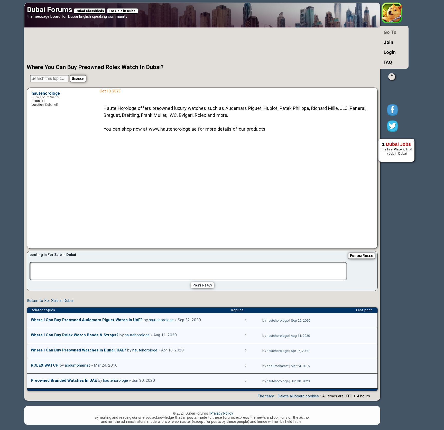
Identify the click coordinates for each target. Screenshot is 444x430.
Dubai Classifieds (90, 11)
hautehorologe (46, 93)
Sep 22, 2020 (300, 320)
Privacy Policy (221, 413)
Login (390, 52)
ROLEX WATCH (45, 365)
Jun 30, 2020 (300, 381)
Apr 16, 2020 (300, 351)
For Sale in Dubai (122, 11)
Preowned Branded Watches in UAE (64, 380)
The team (265, 396)
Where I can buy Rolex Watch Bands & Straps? (74, 335)
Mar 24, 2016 (300, 366)
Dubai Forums (49, 9)
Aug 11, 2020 (300, 336)
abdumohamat (77, 365)
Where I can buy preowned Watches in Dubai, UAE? (78, 350)
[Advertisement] (185, 45)
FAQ (388, 62)
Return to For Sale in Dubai (50, 300)
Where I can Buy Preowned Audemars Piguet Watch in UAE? (87, 320)
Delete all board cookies (298, 396)
